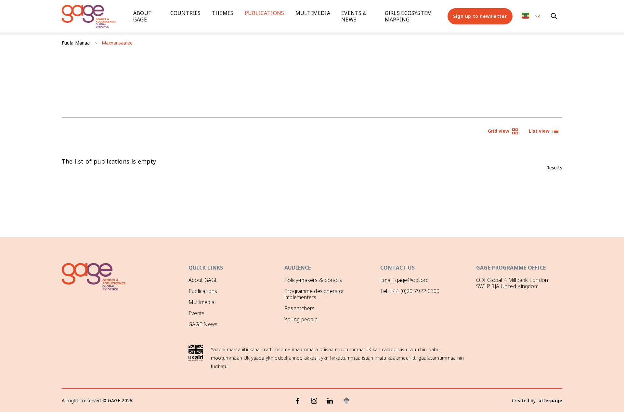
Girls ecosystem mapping (408, 16)
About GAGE (203, 280)
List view (539, 131)
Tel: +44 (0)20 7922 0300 (409, 291)
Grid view (498, 131)
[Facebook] (298, 400)
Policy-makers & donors (313, 280)
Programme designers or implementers (314, 294)
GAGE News (202, 324)
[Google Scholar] (346, 400)
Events (196, 313)
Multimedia (312, 13)
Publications (264, 13)
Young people (301, 319)
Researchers (299, 308)
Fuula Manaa (76, 43)
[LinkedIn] (330, 400)
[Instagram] (314, 400)
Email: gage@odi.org (404, 280)
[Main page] (94, 16)
